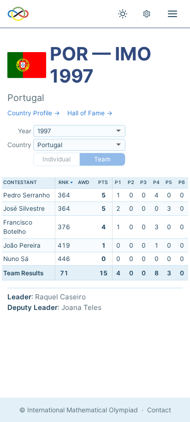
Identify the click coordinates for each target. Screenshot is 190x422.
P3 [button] (143, 182)
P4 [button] (156, 182)
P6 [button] (181, 182)
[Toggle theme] (122, 14)
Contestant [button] (20, 182)
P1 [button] (118, 182)
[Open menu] (172, 14)
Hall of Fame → (90, 113)
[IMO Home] (18, 13)
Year (24, 131)
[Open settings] (146, 14)
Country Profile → (33, 113)
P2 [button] (131, 182)
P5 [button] (169, 182)
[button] (64, 183)
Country (19, 145)
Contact (159, 410)
